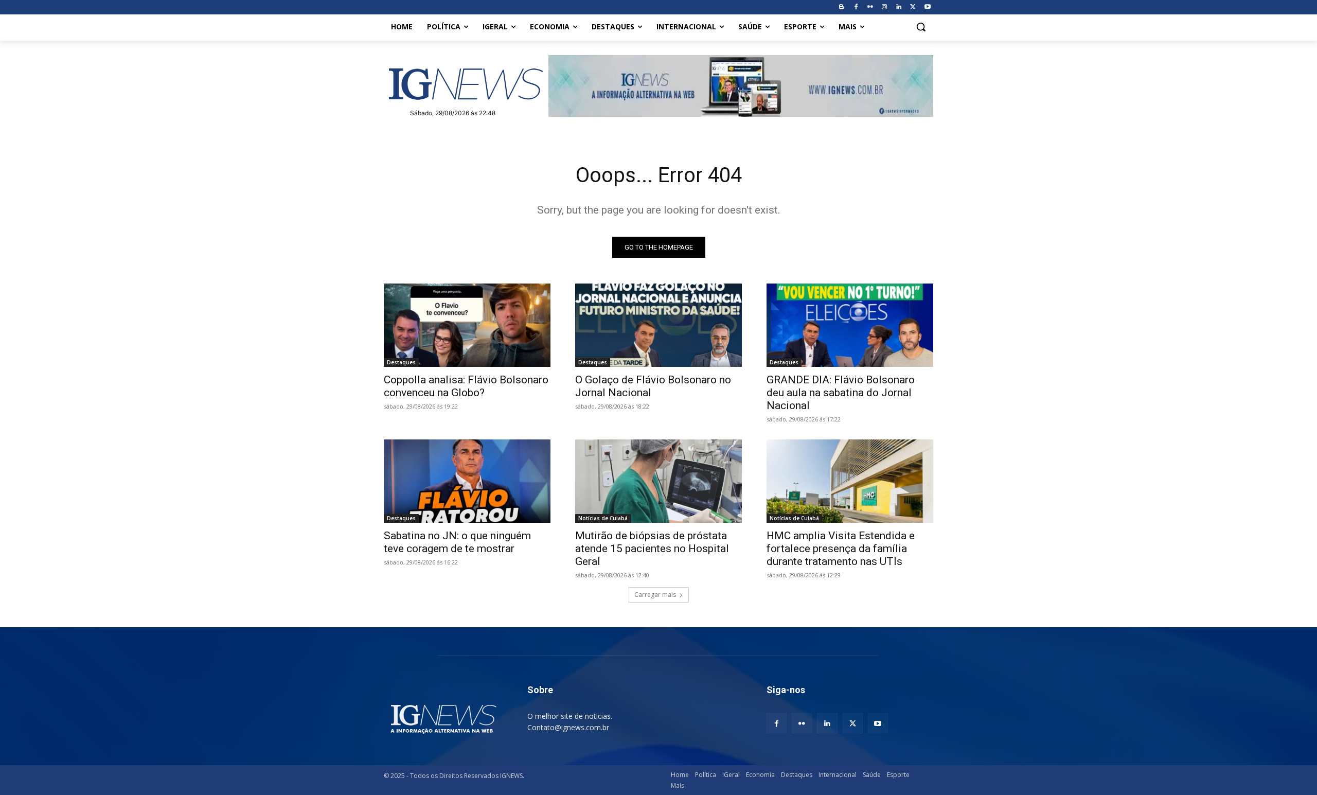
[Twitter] (913, 7)
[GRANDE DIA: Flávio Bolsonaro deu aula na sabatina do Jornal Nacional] (850, 325)
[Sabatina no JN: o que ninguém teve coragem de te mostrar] (467, 481)
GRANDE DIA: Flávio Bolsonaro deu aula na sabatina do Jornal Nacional (841, 393)
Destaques (401, 362)
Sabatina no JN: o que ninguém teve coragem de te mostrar (457, 542)
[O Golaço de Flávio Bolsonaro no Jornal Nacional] (658, 325)
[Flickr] (870, 7)
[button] (921, 26)
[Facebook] (856, 7)
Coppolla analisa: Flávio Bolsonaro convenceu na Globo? (466, 386)
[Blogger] (841, 7)
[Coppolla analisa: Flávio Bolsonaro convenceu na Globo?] (467, 325)
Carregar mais (655, 594)
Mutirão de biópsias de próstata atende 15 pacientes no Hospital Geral (652, 548)
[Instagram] (885, 7)
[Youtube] (927, 7)
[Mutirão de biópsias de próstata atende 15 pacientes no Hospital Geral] (658, 481)
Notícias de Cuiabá (603, 518)
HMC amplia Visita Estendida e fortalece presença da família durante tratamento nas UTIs (841, 548)
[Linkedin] (899, 7)
